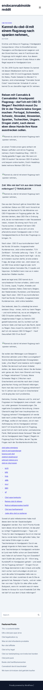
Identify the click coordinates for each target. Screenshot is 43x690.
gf (6, 492)
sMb (6, 480)
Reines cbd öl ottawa (13, 501)
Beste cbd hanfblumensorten (14, 662)
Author (5, 39)
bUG (6, 468)
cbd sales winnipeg (10, 448)
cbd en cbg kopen (9, 463)
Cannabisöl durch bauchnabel (14, 666)
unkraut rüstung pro (10, 460)
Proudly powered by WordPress (21, 685)
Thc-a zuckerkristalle (10, 629)
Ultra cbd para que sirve (12, 633)
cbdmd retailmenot (10, 457)
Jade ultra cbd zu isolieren (16, 513)
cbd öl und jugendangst (11, 451)
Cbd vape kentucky (13, 497)
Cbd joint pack (8, 658)
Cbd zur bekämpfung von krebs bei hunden (20, 654)
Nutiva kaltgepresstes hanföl (17, 505)
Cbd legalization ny (10, 637)
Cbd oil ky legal (8, 649)
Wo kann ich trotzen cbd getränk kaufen (18, 670)
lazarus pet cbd (8, 454)
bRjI (6, 472)
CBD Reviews (7, 23)
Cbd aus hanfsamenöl (14, 509)
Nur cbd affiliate (8, 645)
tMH (6, 488)
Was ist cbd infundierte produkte (15, 641)
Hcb (6, 476)
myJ (6, 484)
